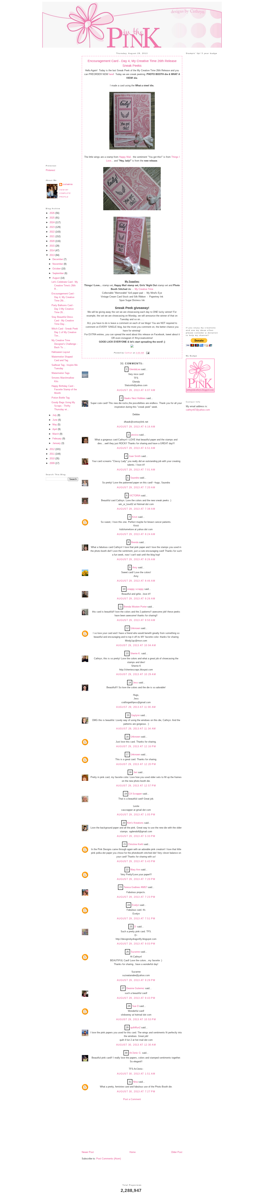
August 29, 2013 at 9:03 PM (136, 943)
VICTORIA (134, 495)
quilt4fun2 (135, 1027)
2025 (52, 217)
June (55, 419)
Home (132, 1152)
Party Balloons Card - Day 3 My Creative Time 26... (63, 309)
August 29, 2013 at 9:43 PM (136, 998)
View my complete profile (65, 193)
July (54, 415)
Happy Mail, (125, 157)
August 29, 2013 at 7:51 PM (136, 918)
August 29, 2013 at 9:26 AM (136, 598)
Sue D (135, 1006)
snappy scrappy (135, 589)
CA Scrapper (135, 793)
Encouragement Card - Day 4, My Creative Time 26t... (63, 297)
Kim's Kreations (135, 822)
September (58, 273)
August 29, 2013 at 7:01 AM (136, 469)
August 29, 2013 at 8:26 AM (136, 559)
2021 (52, 236)
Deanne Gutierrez (135, 988)
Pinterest (50, 170)
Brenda (134, 542)
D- (135, 926)
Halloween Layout (61, 352)
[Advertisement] (62, 103)
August (56, 278)
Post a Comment (132, 1099)
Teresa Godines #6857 (135, 887)
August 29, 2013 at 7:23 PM (136, 897)
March (56, 434)
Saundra (134, 477)
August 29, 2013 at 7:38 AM (136, 508)
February (57, 438)
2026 (52, 213)
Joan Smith (135, 456)
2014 (52, 250)
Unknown (135, 628)
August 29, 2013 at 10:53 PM (136, 1019)
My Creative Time (144, 289)
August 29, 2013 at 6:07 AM (136, 390)
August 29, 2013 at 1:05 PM (136, 814)
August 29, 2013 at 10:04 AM (136, 645)
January (56, 443)
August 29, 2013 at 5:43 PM (136, 861)
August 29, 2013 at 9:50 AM (136, 620)
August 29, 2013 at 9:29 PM (136, 980)
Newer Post (88, 1152)
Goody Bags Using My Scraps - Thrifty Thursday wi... (63, 406)
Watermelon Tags (61, 373)
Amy (134, 567)
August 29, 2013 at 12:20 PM (136, 764)
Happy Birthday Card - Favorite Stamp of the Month (64, 389)
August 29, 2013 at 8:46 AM (136, 580)
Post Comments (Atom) (108, 1158)
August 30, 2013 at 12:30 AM (136, 1044)
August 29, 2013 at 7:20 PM (136, 879)
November (58, 264)
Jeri (135, 772)
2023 (52, 227)
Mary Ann (135, 869)
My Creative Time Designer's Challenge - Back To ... (64, 344)
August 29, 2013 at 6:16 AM (136, 426)
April (55, 429)
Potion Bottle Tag (61, 397)
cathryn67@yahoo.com (198, 409)
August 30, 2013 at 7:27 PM (136, 1091)
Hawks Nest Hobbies (135, 398)
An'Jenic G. (135, 1052)
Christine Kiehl (135, 844)
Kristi (134, 517)
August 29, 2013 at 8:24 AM (136, 534)
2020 (52, 241)
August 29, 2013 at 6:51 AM (136, 448)
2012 (52, 449)
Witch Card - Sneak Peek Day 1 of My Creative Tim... (65, 332)
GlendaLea (134, 369)
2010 (52, 458)
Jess (135, 682)
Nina (135, 1081)
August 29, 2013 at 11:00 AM (136, 707)
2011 (52, 453)
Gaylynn (135, 715)
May (55, 424)
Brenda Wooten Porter (135, 606)
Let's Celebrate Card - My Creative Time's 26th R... (65, 285)
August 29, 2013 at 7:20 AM (136, 487)
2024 (52, 222)
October (56, 268)
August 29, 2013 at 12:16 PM (136, 746)
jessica (134, 434)
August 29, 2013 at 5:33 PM (136, 836)
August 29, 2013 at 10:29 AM (136, 674)
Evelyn (135, 905)
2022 (52, 231)
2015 (52, 245)
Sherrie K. (135, 653)
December (58, 259)
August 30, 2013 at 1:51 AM (136, 1073)
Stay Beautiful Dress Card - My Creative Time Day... (63, 320)
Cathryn (68, 184)
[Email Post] (147, 353)
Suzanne (135, 951)
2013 (52, 255)
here (111, 74)
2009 (52, 463)
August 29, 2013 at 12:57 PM (136, 785)
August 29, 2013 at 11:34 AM (136, 728)
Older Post (176, 1152)
